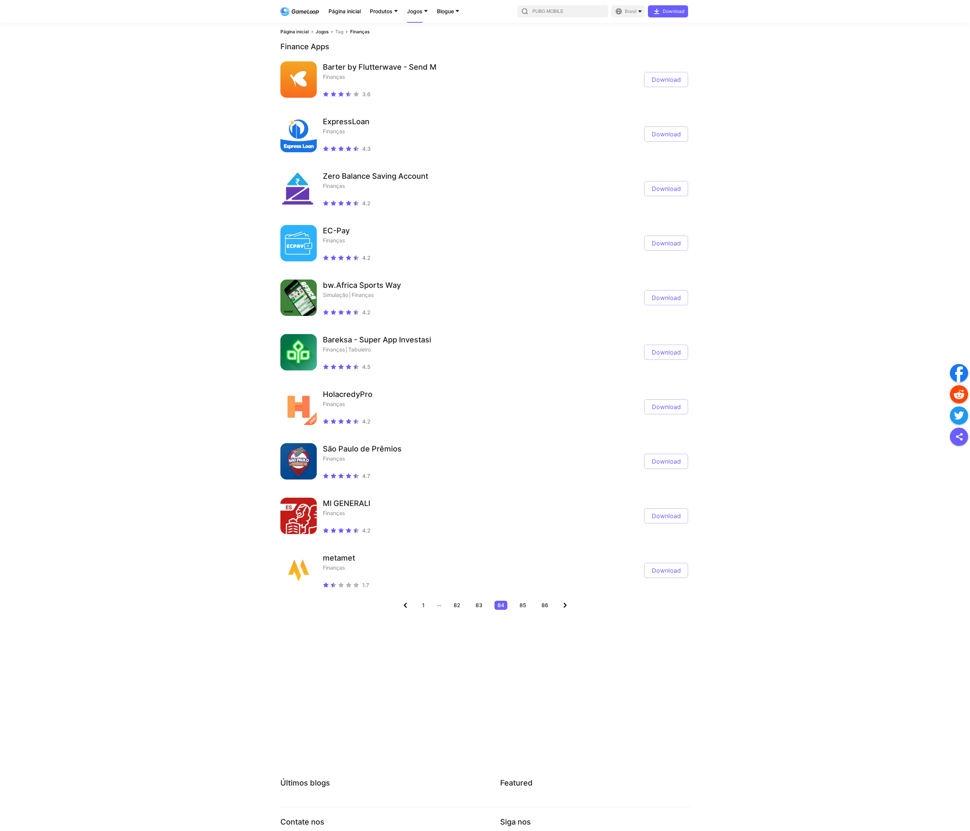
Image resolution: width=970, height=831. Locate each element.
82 (457, 605)
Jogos (414, 11)
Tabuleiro (359, 349)
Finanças (359, 31)
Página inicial (345, 11)
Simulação (335, 295)
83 (479, 605)
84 (501, 605)
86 (544, 605)
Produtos (381, 11)
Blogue (445, 11)
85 (522, 605)
